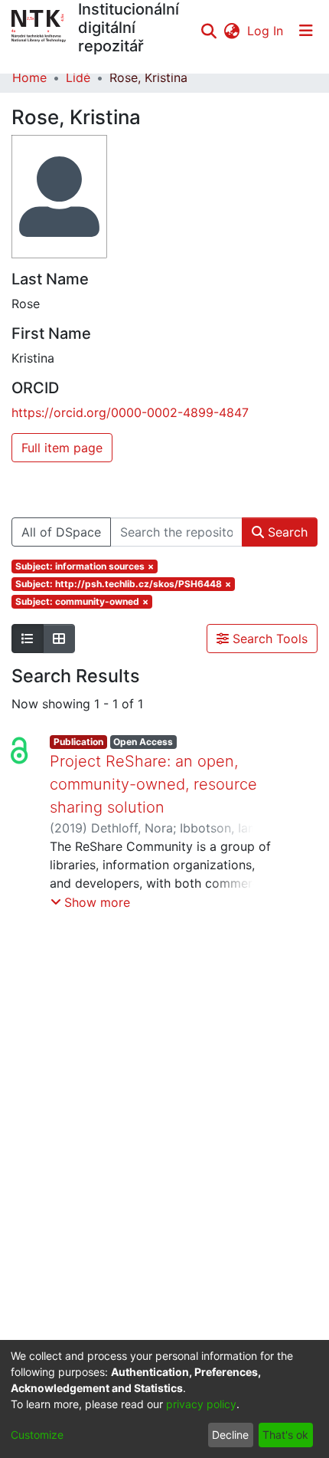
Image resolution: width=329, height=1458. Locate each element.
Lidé (78, 77)
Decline (230, 1434)
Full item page (62, 447)
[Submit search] (208, 30)
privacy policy (201, 1403)
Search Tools (268, 638)
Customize (37, 1434)
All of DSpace (61, 532)
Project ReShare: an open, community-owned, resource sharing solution (153, 784)
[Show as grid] (59, 638)
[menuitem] (231, 30)
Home (29, 77)
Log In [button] (266, 30)
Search (286, 532)
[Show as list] (27, 638)
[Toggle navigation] (306, 30)
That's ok (285, 1434)
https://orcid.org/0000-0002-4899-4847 (130, 412)
